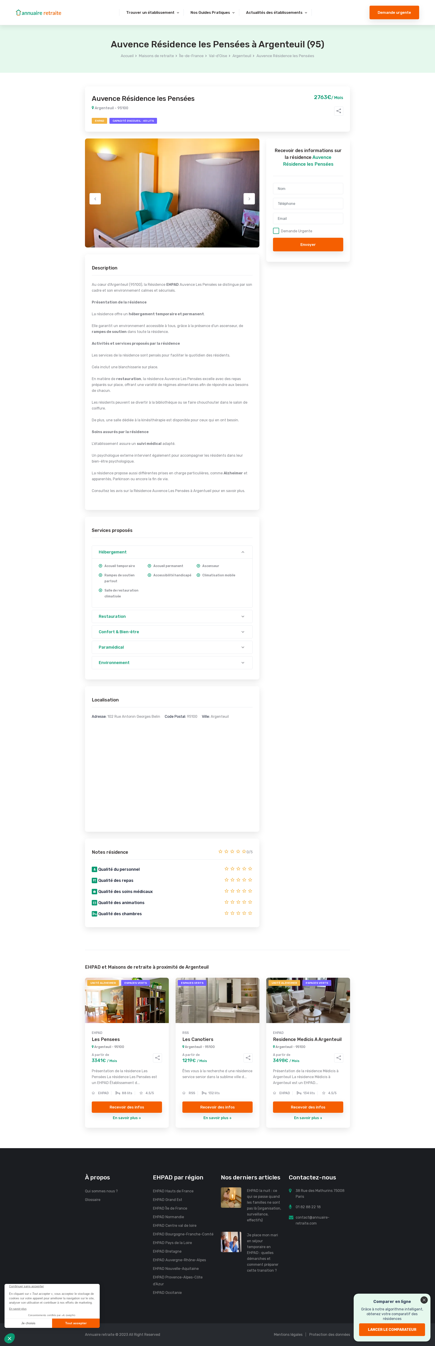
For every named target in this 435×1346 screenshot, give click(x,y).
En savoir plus (125, 1118)
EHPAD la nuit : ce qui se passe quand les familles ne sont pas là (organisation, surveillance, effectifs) (264, 1205)
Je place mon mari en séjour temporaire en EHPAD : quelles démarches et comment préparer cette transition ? (262, 1253)
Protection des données (329, 1334)
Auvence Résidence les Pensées (285, 55)
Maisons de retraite (156, 55)
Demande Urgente (296, 231)
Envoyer (308, 244)
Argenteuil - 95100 (111, 108)
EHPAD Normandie (168, 1217)
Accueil (127, 55)
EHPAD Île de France (170, 1208)
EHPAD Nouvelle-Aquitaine (176, 1268)
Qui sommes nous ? (101, 1191)
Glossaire (92, 1200)
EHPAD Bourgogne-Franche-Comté (183, 1234)
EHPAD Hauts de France (173, 1191)
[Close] (424, 1300)
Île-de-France (191, 55)
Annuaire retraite (99, 1334)
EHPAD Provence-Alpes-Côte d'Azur (178, 1280)
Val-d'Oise (218, 55)
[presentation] (95, 198)
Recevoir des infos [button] (127, 1107)
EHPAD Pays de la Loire (172, 1243)
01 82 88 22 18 (308, 1207)
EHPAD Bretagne (167, 1251)
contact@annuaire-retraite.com (312, 1220)
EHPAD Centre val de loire (174, 1225)
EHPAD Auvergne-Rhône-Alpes (179, 1260)
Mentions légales (288, 1334)
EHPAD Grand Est (167, 1200)
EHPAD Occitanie (167, 1292)
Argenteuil (241, 55)
